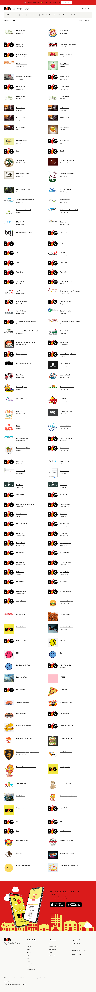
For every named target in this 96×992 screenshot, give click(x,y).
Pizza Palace (64, 689)
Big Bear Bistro (21, 64)
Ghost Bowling (65, 364)
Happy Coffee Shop (23, 866)
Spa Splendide (65, 200)
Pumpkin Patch (65, 614)
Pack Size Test (21, 689)
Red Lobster (64, 524)
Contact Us (52, 955)
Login (84, 9)
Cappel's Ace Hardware (24, 77)
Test (17, 263)
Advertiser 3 (64, 461)
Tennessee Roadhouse (68, 44)
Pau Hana (19, 485)
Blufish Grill (20, 222)
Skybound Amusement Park (69, 866)
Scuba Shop (64, 514)
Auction (16, 15)
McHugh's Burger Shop (24, 738)
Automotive (57, 15)
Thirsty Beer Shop (66, 411)
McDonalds (64, 533)
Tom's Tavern (20, 796)
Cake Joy (19, 411)
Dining (36, 15)
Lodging (23, 15)
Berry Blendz (64, 64)
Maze (18, 426)
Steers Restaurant (22, 174)
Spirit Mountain (65, 311)
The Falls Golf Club (67, 174)
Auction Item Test (66, 627)
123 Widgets (20, 281)
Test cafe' (63, 272)
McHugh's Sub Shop (67, 738)
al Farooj (63, 398)
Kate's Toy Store (22, 840)
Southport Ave (65, 767)
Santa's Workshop (66, 840)
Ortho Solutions (65, 426)
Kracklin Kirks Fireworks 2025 (26, 767)
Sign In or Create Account (78, 944)
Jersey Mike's (20, 808)
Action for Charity (22, 398)
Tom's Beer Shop (66, 281)
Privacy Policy (52, 949)
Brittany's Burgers (66, 601)
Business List (52, 944)
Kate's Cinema (21, 713)
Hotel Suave (64, 77)
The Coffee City (21, 160)
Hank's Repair (65, 713)
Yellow (62, 640)
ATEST (62, 677)
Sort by (80, 21)
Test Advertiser (21, 514)
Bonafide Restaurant (67, 160)
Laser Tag (19, 375)
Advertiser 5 (64, 471)
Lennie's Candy (65, 375)
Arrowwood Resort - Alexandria (27, 331)
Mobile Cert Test (66, 703)
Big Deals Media (65, 562)
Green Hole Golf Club (23, 210)
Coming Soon (20, 614)
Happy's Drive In (65, 504)
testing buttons (21, 354)
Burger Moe (20, 581)
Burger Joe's (20, 552)
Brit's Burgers (21, 591)
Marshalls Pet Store (67, 387)
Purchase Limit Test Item (68, 796)
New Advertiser (21, 54)
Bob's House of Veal (23, 189)
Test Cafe (63, 263)
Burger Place (64, 127)
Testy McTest (21, 601)
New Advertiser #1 (22, 301)
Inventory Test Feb (66, 726)
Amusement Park (79, 15)
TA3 (17, 252)
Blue (61, 653)
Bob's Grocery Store (23, 448)
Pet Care (49, 15)
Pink (17, 653)
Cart (90, 9)
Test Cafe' (19, 272)
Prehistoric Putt (21, 677)
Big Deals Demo (20, 8)
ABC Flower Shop (66, 665)
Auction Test (20, 495)
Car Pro (62, 252)
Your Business (21, 627)
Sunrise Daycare (21, 387)
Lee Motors (20, 44)
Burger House (21, 562)
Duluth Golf (64, 331)
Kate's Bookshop (66, 752)
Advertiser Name (66, 54)
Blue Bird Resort (66, 189)
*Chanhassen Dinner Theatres (26, 321)
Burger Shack (20, 543)
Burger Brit (64, 581)
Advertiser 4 (20, 471)
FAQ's (50, 952)
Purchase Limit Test (23, 665)
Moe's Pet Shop (65, 783)
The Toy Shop (21, 783)
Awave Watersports (23, 703)
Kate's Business (65, 831)
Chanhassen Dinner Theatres (70, 291)
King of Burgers (65, 543)
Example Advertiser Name (25, 504)
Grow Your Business (77, 954)
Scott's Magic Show (67, 854)
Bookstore (63, 222)
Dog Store (63, 232)
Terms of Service (53, 947)
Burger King (64, 31)
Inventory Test (21, 640)
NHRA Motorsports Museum (26, 342)
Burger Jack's (64, 552)
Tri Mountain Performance (25, 200)
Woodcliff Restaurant (23, 726)
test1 (62, 151)
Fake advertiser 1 (66, 438)
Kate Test (63, 808)
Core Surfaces (21, 311)
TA (17, 243)
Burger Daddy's (21, 141)
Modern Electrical (22, 438)
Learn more (66, 2)
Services (30, 15)
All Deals (9, 15)
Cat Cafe (19, 854)
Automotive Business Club (69, 210)
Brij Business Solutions (24, 232)
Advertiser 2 (20, 461)
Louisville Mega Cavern (68, 354)
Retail (42, 15)
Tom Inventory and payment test (27, 752)
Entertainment (67, 15)
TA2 (61, 243)
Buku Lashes (20, 31)
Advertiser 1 (64, 448)
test (17, 151)
